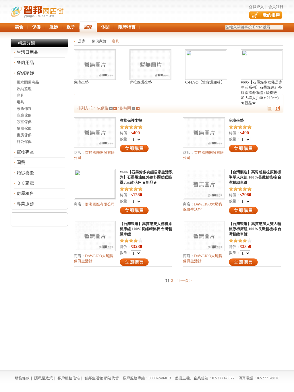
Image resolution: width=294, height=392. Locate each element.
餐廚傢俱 (24, 128)
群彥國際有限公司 (100, 204)
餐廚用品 (25, 62)
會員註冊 (275, 7)
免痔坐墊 (81, 82)
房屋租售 (25, 193)
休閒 (105, 27)
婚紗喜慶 (25, 172)
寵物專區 (25, 152)
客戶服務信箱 (68, 378)
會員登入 (256, 7)
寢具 (20, 95)
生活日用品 (27, 52)
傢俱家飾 (25, 73)
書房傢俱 (24, 135)
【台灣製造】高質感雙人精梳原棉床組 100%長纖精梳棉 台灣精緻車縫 (146, 229)
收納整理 (24, 89)
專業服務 (25, 203)
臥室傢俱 (24, 122)
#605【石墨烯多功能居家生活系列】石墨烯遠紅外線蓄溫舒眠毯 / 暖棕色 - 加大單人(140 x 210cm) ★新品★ (262, 92)
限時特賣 (127, 27)
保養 (36, 27)
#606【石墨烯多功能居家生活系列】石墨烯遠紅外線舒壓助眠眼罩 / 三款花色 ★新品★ (146, 177)
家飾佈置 (24, 108)
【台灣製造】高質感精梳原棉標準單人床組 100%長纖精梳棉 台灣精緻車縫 (255, 177)
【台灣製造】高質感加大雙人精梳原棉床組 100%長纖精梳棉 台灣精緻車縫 (255, 229)
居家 (82, 41)
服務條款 (22, 378)
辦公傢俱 (24, 141)
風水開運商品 (28, 82)
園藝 (21, 162)
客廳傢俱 (24, 115)
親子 (71, 27)
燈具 (20, 102)
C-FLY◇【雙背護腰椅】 (205, 82)
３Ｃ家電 (25, 183)
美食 (19, 27)
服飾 (53, 27)
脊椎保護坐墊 (140, 82)
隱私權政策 (43, 378)
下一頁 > (184, 280)
